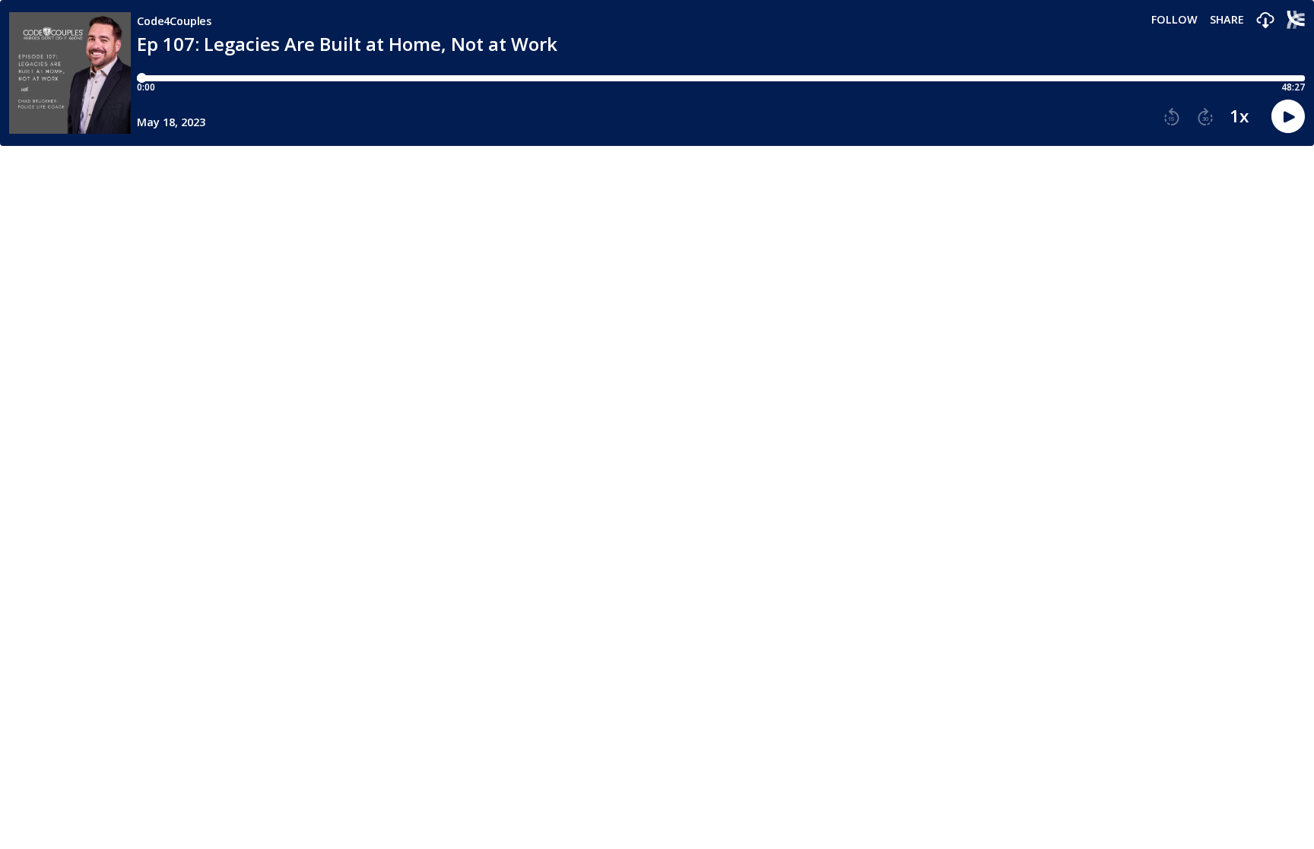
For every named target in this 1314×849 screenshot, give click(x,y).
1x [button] (1239, 116)
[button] (1265, 21)
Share (1227, 19)
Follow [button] (1174, 19)
